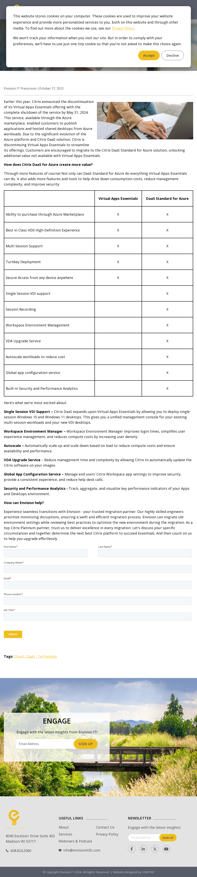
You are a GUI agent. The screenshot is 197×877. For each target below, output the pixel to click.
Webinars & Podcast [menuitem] (75, 841)
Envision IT (67, 872)
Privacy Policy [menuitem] (107, 834)
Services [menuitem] (65, 834)
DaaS (31, 656)
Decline (172, 55)
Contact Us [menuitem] (105, 827)
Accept (149, 55)
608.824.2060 (20, 850)
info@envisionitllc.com (81, 850)
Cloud (19, 656)
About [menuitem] (64, 827)
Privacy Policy (123, 28)
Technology (47, 656)
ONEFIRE (148, 872)
